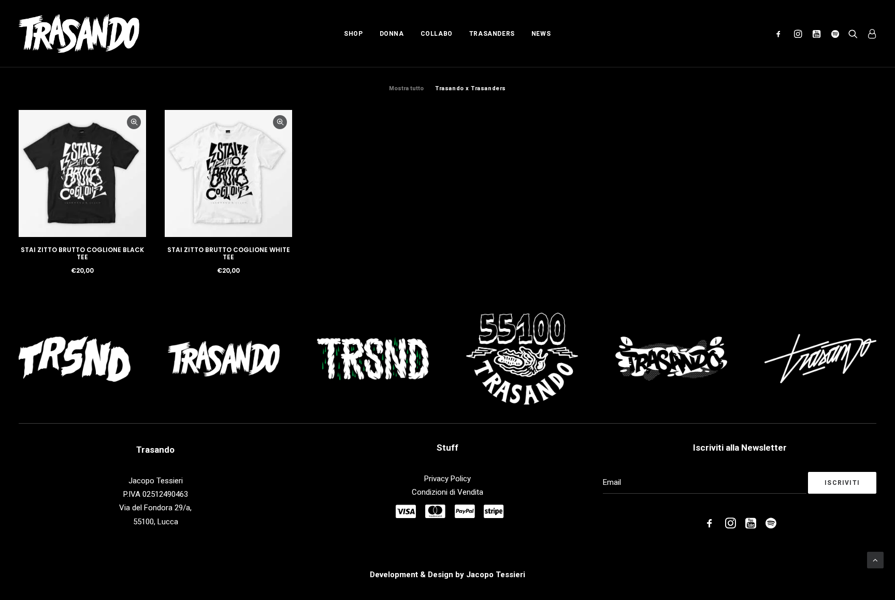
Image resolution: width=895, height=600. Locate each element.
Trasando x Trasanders (470, 88)
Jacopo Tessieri (495, 574)
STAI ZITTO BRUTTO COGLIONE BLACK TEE (82, 253)
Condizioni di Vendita (447, 492)
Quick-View (134, 122)
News (541, 33)
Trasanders (492, 33)
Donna (392, 33)
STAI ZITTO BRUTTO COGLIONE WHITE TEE (228, 253)
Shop (353, 33)
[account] (869, 33)
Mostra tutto (406, 88)
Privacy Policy (447, 478)
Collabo (437, 33)
